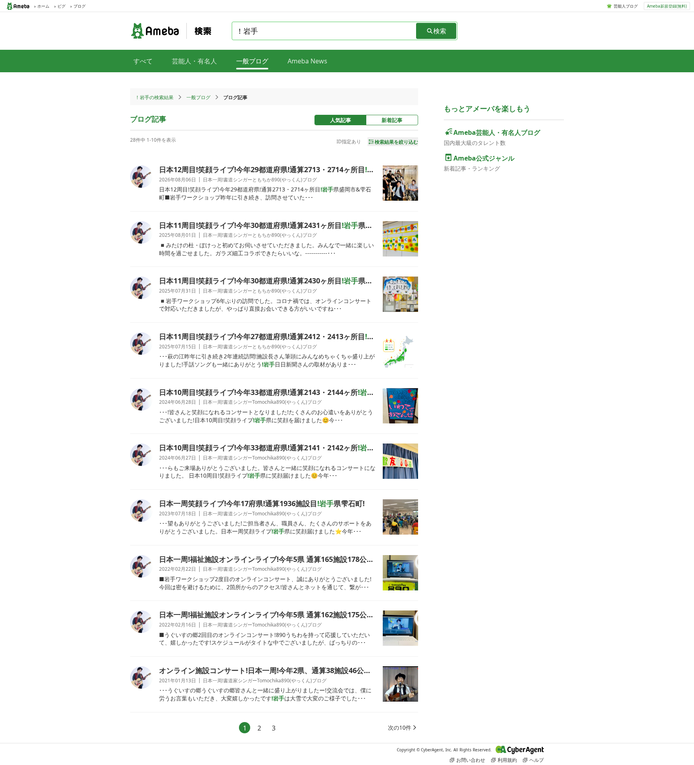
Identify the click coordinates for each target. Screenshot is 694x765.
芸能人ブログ (626, 6)
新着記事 (392, 120)
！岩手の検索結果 (154, 97)
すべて (143, 61)
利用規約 (507, 760)
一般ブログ (198, 97)
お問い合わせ (470, 760)
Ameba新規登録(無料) (667, 6)
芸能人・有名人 (194, 61)
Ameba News (307, 61)
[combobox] (324, 31)
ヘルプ (536, 760)
